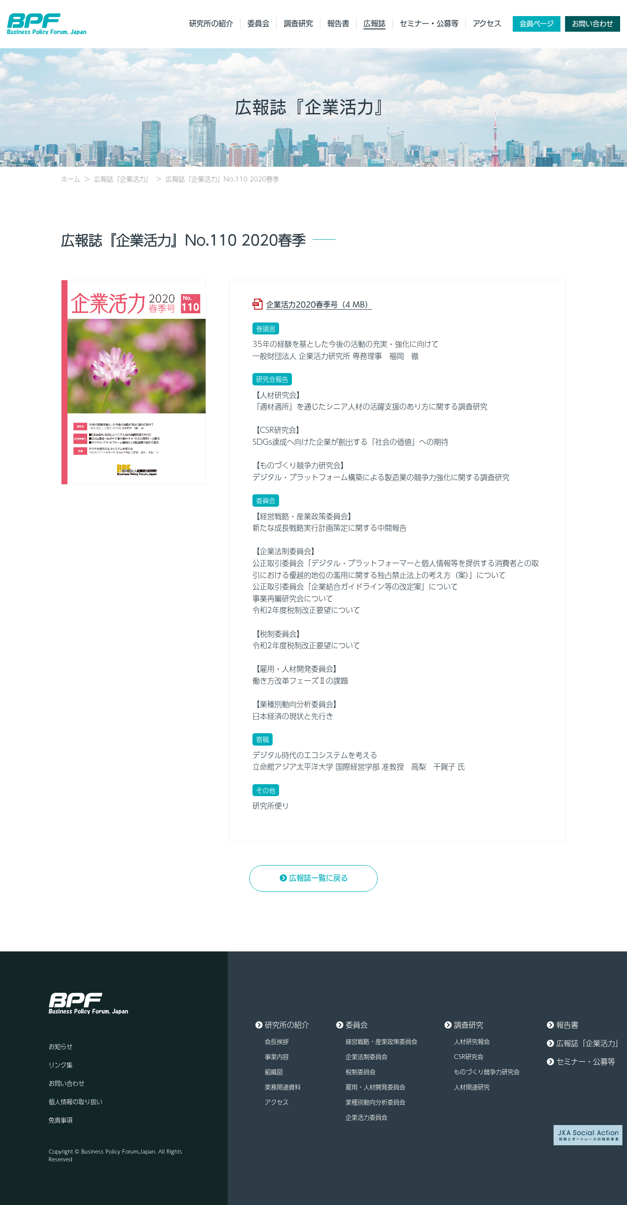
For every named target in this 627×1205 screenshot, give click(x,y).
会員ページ (537, 23)
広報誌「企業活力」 (589, 1043)
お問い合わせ (592, 23)
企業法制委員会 (366, 1056)
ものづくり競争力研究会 (487, 1071)
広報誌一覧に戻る (318, 878)
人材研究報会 (472, 1041)
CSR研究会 (468, 1056)
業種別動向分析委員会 (375, 1102)
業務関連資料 (283, 1087)
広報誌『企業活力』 (123, 179)
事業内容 (277, 1056)
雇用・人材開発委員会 (375, 1087)
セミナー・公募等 (429, 23)
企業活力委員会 (366, 1117)
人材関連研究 (472, 1087)
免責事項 (61, 1120)
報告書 (338, 23)
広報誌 (375, 23)
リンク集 (61, 1064)
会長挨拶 (277, 1041)
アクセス (487, 23)
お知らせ (61, 1046)
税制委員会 (360, 1071)
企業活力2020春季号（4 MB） (319, 304)
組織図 (274, 1071)
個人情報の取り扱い (75, 1101)
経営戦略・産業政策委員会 (381, 1041)
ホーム (70, 179)
